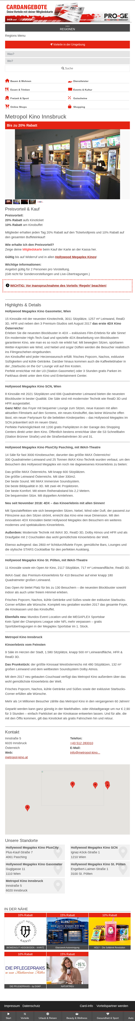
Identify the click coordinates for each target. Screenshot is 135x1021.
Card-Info (86, 1006)
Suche (69, 68)
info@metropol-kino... (85, 752)
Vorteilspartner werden (112, 1006)
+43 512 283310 (81, 743)
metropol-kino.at (16, 757)
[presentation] (8, 164)
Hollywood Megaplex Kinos (75, 257)
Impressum (12, 1006)
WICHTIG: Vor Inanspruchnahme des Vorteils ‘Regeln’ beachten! (58, 285)
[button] (72, 784)
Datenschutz (31, 1006)
